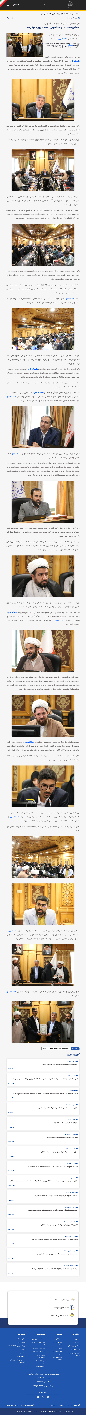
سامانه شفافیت (21, 1356)
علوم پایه (77, 1339)
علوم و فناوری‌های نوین (57, 1353)
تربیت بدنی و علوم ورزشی (74, 1354)
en (18, 5)
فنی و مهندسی (75, 1349)
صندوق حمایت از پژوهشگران (40, 1356)
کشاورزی (77, 1342)
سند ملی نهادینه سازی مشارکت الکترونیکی (16, 1361)
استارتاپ (23, 1349)
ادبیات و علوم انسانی (73, 1346)
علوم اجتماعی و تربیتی (57, 1343)
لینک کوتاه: (75, 1048)
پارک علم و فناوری (40, 1366)
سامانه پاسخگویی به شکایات (60, 1315)
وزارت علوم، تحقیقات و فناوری (38, 1343)
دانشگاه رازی (62, 38)
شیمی (60, 1348)
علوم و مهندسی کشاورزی (57, 1358)
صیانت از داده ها (20, 1353)
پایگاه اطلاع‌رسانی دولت (38, 1352)
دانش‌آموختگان (21, 1339)
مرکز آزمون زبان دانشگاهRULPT (16, 1346)
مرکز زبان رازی (21, 1342)
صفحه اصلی (75, 14)
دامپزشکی (59, 1339)
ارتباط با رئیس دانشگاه (62, 1299)
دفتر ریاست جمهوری (39, 1348)
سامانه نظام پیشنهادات (61, 1307)
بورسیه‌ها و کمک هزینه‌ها (40, 1362)
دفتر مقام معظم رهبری (38, 1339)
